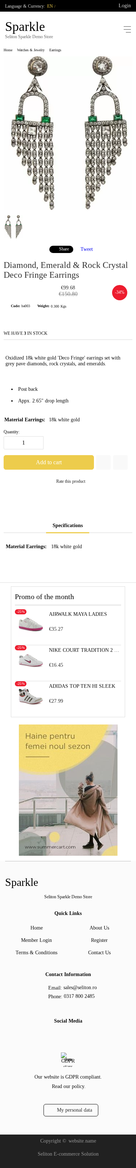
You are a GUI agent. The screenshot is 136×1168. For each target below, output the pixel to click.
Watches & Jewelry (31, 50)
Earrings (55, 50)
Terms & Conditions (36, 952)
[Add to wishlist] (103, 462)
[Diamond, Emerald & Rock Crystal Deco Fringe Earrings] (68, 208)
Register (99, 940)
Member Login (36, 940)
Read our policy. (69, 1086)
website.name (82, 1141)
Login (125, 5)
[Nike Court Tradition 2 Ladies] (31, 671)
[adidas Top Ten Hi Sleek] (31, 707)
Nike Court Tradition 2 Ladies (85, 650)
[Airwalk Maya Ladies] (31, 635)
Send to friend (120, 462)
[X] (73, 1036)
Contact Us (99, 952)
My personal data (74, 1110)
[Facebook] (61, 1036)
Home (8, 50)
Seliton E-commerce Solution (68, 1154)
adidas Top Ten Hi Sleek (82, 686)
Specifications (68, 525)
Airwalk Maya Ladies (78, 614)
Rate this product (70, 481)
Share (64, 249)
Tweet (87, 249)
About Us (99, 928)
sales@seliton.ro (80, 987)
